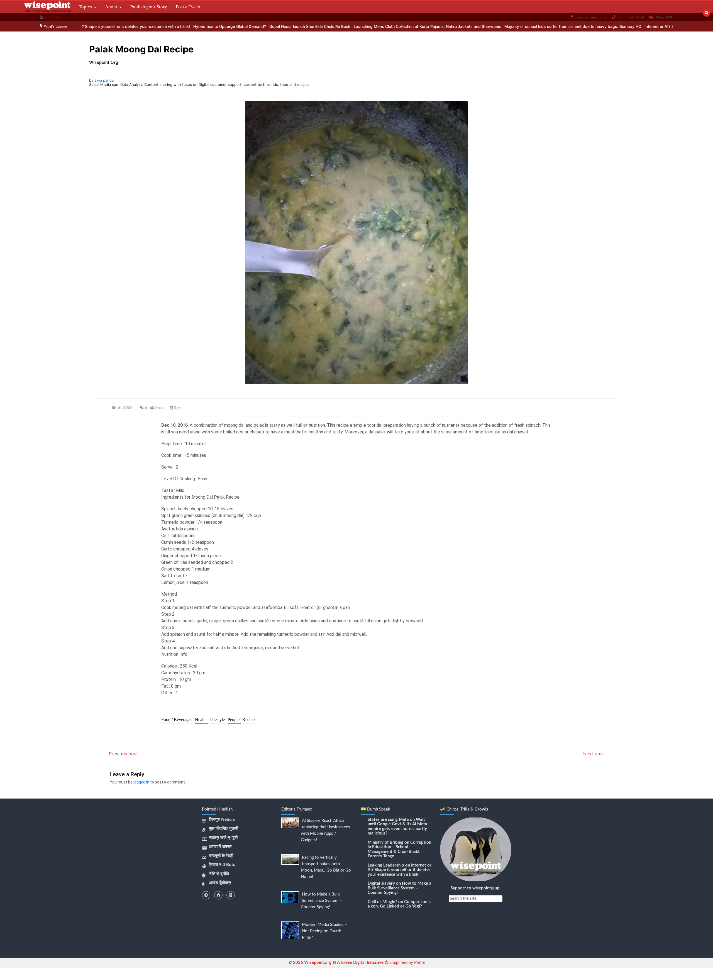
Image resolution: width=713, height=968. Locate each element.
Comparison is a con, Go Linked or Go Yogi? (399, 904)
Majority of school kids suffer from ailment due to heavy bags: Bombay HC (534, 26)
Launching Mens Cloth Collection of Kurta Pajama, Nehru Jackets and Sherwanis (389, 26)
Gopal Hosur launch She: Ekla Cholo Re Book (271, 26)
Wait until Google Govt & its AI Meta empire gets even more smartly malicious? (397, 826)
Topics (85, 6)
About (111, 6)
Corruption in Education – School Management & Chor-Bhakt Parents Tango (399, 849)
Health (201, 719)
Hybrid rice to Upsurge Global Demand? (191, 26)
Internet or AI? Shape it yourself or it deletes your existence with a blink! (85, 26)
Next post (593, 753)
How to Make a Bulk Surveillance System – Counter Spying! (321, 900)
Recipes (249, 719)
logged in (141, 782)
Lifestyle (217, 719)
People (234, 719)
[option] (85, 26)
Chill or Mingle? (382, 902)
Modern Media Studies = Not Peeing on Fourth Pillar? (324, 931)
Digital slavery (381, 883)
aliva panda (104, 80)
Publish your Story (148, 6)
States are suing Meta (388, 819)
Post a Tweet (188, 6)
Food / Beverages (177, 719)
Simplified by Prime (406, 962)
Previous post (123, 753)
